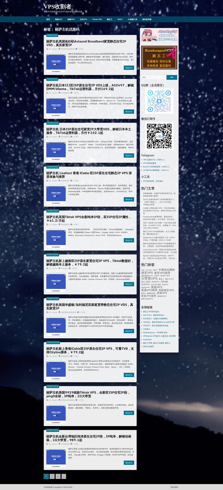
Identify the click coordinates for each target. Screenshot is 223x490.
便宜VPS (147, 272)
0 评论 (81, 49)
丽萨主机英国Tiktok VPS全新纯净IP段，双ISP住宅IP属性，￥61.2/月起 (89, 218)
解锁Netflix (151, 293)
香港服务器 (65, 181)
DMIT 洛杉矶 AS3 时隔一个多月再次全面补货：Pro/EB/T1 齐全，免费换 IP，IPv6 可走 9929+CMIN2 (159, 225)
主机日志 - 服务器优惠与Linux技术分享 (158, 322)
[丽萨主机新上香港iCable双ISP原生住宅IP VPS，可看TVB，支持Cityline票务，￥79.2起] (56, 370)
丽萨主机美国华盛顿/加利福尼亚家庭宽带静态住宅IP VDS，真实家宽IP (89, 306)
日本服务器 (65, 93)
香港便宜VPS (161, 296)
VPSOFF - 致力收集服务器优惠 (155, 326)
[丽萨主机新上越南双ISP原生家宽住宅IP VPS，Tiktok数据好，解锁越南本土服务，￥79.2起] (56, 282)
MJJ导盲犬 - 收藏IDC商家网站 (155, 319)
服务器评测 (146, 19)
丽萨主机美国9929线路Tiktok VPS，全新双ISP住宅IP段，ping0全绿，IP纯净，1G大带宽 (88, 394)
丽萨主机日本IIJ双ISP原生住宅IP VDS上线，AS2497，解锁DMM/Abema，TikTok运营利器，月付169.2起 (90, 87)
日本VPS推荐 (156, 285)
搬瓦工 (109, 19)
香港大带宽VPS (147, 299)
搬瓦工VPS (169, 279)
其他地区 (64, 268)
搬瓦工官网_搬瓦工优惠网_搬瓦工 (156, 343)
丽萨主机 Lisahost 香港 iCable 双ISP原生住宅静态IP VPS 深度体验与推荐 (89, 174)
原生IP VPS (165, 276)
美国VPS (71, 19)
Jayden (54, 49)
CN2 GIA (149, 270)
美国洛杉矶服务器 (67, 49)
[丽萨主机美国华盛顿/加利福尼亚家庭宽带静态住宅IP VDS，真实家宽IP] (56, 326)
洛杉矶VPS (145, 288)
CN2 (142, 270)
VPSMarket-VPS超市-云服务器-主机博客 (159, 336)
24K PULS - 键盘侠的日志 (153, 315)
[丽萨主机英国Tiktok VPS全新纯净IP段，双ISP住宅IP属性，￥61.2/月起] (56, 238)
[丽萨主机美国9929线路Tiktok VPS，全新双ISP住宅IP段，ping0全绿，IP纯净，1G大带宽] (56, 414)
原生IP (156, 276)
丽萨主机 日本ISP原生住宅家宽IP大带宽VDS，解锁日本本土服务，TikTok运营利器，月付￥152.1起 (88, 131)
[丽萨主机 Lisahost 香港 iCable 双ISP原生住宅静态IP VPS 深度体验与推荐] (56, 194)
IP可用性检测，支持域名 (153, 181)
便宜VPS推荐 (162, 273)
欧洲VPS (165, 285)
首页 (48, 19)
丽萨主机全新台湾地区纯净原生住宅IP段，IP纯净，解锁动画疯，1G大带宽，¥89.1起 (88, 438)
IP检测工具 (132, 19)
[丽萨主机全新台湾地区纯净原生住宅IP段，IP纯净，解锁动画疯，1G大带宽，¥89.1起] (56, 457)
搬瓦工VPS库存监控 (151, 312)
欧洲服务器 (65, 225)
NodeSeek (147, 339)
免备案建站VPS (147, 276)
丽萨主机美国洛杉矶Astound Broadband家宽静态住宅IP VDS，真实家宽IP (86, 43)
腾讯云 (143, 293)
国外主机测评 (148, 346)
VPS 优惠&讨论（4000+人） (154, 160)
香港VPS (58, 19)
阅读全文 (129, 67)
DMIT (120, 19)
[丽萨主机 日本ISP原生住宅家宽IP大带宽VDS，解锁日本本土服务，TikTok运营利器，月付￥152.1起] (56, 150)
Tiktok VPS (97, 19)
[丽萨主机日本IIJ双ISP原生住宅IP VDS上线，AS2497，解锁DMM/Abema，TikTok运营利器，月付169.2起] (56, 106)
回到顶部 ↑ (175, 487)
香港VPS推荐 (148, 296)
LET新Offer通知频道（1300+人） (156, 170)
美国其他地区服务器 (68, 312)
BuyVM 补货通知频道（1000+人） (157, 167)
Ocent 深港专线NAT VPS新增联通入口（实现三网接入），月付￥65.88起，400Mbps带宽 (158, 202)
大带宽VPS (149, 278)
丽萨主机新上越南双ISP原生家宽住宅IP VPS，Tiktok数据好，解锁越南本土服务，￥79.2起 (90, 262)
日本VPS (83, 19)
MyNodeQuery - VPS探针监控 (155, 332)
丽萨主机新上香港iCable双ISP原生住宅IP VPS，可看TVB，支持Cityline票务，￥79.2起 (90, 350)
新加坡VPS (155, 282)
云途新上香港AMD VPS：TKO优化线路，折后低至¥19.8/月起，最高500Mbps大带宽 (160, 210)
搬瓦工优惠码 (145, 282)
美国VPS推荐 (149, 290)
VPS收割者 (57, 6)
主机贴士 (146, 329)
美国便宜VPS (166, 290)
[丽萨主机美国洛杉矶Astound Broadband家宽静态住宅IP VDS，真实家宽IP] (56, 62)
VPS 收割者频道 (149, 163)
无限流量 (164, 282)
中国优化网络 (167, 269)
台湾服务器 (65, 444)
